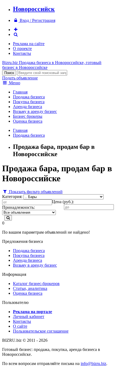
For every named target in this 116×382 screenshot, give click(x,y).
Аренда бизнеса (27, 106)
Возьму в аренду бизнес (35, 111)
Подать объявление (20, 78)
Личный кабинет (28, 316)
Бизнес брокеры (27, 116)
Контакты (22, 53)
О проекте (22, 48)
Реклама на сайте (29, 43)
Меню (14, 83)
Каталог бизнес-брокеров (36, 283)
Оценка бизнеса (27, 121)
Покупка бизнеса (29, 101)
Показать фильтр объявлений (35, 191)
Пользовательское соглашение (41, 331)
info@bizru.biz (93, 363)
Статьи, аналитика (30, 288)
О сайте (20, 326)
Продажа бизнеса (29, 97)
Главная (20, 92)
